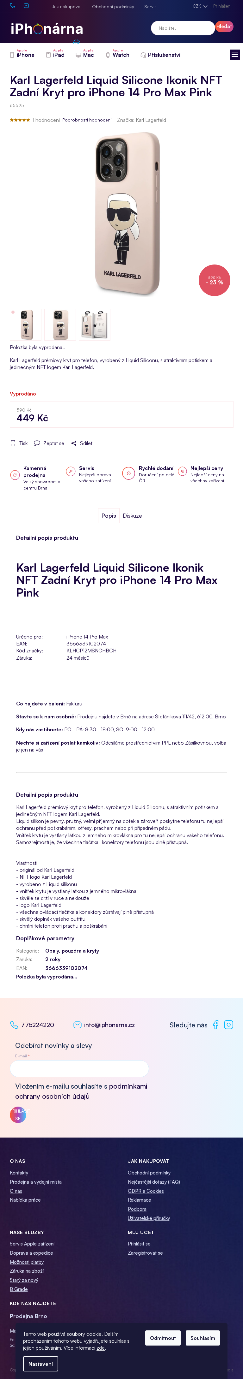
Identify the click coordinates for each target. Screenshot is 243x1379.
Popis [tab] (109, 515)
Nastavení (40, 1364)
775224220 (37, 1025)
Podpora (137, 1209)
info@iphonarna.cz (109, 1025)
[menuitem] (21, 55)
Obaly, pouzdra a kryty (72, 951)
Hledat (224, 26)
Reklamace (139, 1200)
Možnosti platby (27, 1262)
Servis (150, 6)
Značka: (141, 120)
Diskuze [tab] (132, 515)
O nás (16, 1191)
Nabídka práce (25, 1200)
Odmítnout (163, 1338)
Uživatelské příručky (149, 1218)
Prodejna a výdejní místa (36, 1182)
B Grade (19, 1289)
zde (101, 1348)
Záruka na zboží (27, 1271)
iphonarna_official (229, 1025)
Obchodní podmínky (113, 6)
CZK (197, 6)
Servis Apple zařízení (32, 1244)
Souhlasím (202, 1338)
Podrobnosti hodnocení (86, 119)
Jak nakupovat (67, 6)
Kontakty (19, 1173)
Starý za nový (24, 1280)
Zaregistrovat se (145, 1253)
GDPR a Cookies (146, 1191)
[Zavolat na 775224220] (16, 5)
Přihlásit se (18, 1114)
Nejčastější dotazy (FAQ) (154, 1182)
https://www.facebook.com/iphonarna (216, 1025)
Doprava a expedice (31, 1253)
